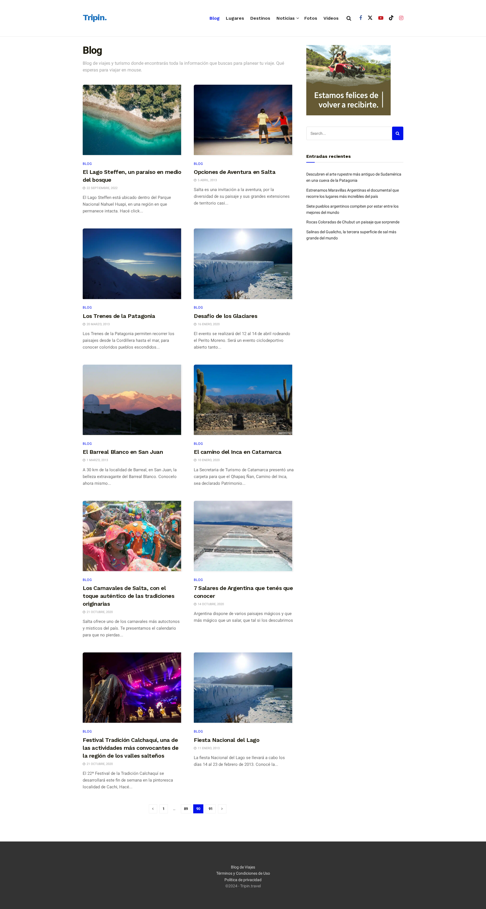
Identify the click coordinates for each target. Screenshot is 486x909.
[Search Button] (348, 18)
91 (211, 809)
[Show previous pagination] (153, 808)
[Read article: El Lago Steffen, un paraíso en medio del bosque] (133, 120)
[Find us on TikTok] (391, 18)
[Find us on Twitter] (370, 18)
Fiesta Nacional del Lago (226, 740)
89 (186, 809)
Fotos (310, 18)
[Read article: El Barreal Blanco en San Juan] (133, 400)
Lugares (235, 18)
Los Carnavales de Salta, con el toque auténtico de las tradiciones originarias (128, 596)
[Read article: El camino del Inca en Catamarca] (244, 400)
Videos (331, 18)
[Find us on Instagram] (401, 18)
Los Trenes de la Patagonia (119, 316)
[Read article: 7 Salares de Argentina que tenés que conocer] (244, 536)
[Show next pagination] (222, 808)
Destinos (260, 18)
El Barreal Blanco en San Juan (123, 451)
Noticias (285, 18)
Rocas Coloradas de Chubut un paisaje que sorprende (352, 222)
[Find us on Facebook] (360, 18)
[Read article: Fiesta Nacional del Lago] (244, 688)
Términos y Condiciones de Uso (243, 873)
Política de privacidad (243, 879)
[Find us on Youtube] (380, 18)
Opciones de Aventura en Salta (234, 172)
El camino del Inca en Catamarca (238, 451)
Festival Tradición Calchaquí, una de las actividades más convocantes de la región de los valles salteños (130, 748)
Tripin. (95, 17)
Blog (215, 18)
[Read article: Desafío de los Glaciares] (244, 264)
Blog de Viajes (243, 867)
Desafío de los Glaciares (225, 316)
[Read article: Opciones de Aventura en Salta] (244, 120)
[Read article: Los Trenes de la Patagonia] (133, 264)
